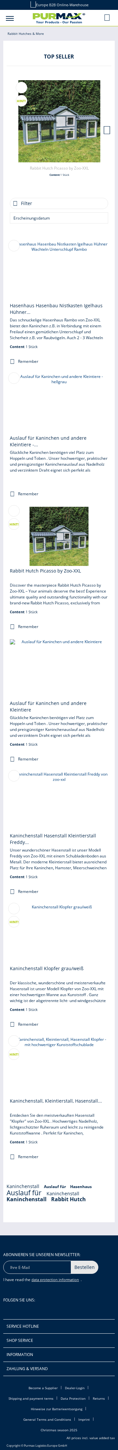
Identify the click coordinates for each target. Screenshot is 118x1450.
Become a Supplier (43, 1388)
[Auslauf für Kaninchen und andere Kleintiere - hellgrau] (59, 403)
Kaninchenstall (24, 1186)
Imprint (84, 1419)
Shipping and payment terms (31, 1398)
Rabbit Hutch (68, 1199)
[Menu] (10, 18)
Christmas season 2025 (59, 1430)
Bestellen (84, 1267)
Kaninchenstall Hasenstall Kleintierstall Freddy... (53, 838)
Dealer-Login (75, 1388)
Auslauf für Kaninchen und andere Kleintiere (48, 706)
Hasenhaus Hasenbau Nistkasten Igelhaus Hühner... (56, 308)
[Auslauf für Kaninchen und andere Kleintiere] (59, 668)
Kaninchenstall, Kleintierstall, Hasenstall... (56, 1101)
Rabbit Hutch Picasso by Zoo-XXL (59, 168)
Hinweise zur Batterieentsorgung (56, 1409)
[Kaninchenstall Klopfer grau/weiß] (59, 934)
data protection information (55, 1279)
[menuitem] (10, 18)
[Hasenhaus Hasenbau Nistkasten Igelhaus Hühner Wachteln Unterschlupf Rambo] (59, 271)
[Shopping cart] (107, 17)
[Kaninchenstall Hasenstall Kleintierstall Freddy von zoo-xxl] (59, 801)
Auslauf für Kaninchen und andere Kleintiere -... (48, 441)
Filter (26, 203)
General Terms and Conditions (47, 1419)
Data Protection (73, 1398)
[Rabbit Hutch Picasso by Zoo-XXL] (59, 121)
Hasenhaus (81, 1186)
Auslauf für (55, 1186)
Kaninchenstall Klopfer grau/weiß (47, 968)
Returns (99, 1398)
